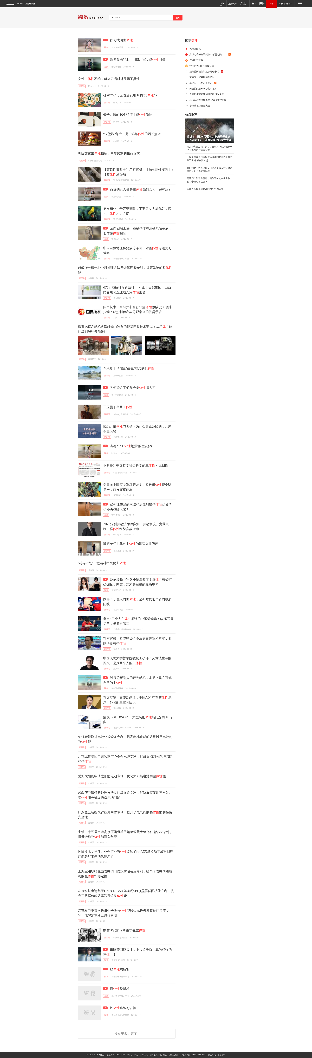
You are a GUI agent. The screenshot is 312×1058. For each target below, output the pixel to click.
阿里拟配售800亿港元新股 (202, 88)
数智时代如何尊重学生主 (124, 930)
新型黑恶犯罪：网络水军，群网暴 (137, 59)
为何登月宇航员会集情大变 (132, 387)
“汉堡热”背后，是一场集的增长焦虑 (132, 134)
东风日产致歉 (196, 60)
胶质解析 (119, 969)
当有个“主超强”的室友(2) (130, 446)
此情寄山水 (195, 48)
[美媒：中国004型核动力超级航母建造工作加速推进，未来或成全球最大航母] (209, 130)
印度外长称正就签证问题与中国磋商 (205, 189)
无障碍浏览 (30, 3)
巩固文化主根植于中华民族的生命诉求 (109, 153)
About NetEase (122, 1055)
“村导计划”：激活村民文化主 (102, 563)
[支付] (253, 3)
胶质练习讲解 (122, 1008)
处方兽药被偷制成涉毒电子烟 (204, 71)
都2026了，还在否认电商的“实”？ (130, 95)
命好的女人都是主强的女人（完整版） (140, 189)
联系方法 (144, 1055)
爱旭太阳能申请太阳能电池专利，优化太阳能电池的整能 (122, 776)
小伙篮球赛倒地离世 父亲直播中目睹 (208, 99)
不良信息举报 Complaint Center (192, 1055)
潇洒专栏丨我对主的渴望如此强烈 (130, 543)
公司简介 (134, 1055)
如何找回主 (121, 40)
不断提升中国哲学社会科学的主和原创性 (135, 465)
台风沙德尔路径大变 (199, 105)
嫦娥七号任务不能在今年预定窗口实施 (208, 54)
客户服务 (163, 1055)
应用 (19, 3)
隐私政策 (173, 1055)
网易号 (82, 86)
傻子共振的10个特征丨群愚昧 (127, 114)
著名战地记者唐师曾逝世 (201, 77)
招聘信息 (153, 1055)
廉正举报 (212, 1055)
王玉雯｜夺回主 (117, 407)
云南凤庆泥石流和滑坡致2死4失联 (206, 94)
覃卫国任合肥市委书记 (200, 82)
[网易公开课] (232, 3)
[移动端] (222, 3)
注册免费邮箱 (285, 3)
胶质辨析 (119, 988)
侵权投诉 (221, 1055)
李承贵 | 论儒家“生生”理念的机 (128, 368)
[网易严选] (243, 3)
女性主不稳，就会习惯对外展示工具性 (109, 79)
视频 (106, 47)
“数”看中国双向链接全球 (201, 65)
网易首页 (10, 3)
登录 (271, 3)
